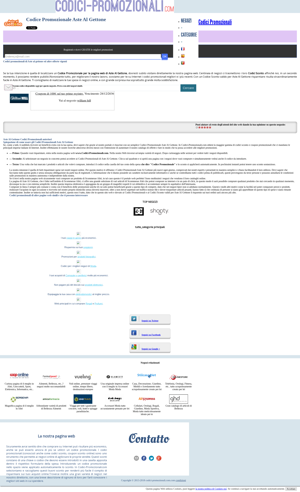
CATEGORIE (189, 34)
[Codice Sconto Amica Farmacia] (51, 403)
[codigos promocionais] (183, 63)
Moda (93, 266)
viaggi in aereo (73, 238)
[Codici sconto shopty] (159, 215)
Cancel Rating (196, 127)
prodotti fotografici (86, 256)
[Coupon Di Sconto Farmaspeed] (51, 381)
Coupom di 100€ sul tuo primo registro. (59, 93)
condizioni (181, 480)
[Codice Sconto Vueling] (83, 381)
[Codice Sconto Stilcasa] (146, 381)
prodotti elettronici (94, 284)
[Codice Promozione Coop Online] (19, 381)
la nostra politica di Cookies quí (211, 488)
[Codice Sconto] (178, 381)
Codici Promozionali (215, 22)
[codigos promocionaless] (183, 56)
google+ (159, 458)
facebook (144, 458)
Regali (89, 303)
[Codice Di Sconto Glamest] (114, 381)
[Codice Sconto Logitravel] (83, 403)
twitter (152, 458)
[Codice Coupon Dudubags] (114, 403)
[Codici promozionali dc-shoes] (138, 215)
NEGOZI (186, 20)
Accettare (291, 489)
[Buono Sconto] (178, 403)
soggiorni (87, 247)
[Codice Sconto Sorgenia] (19, 403)
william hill (84, 100)
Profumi (98, 303)
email (137, 458)
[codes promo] (183, 49)
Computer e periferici (76, 275)
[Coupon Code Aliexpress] (146, 403)
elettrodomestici (84, 294)
